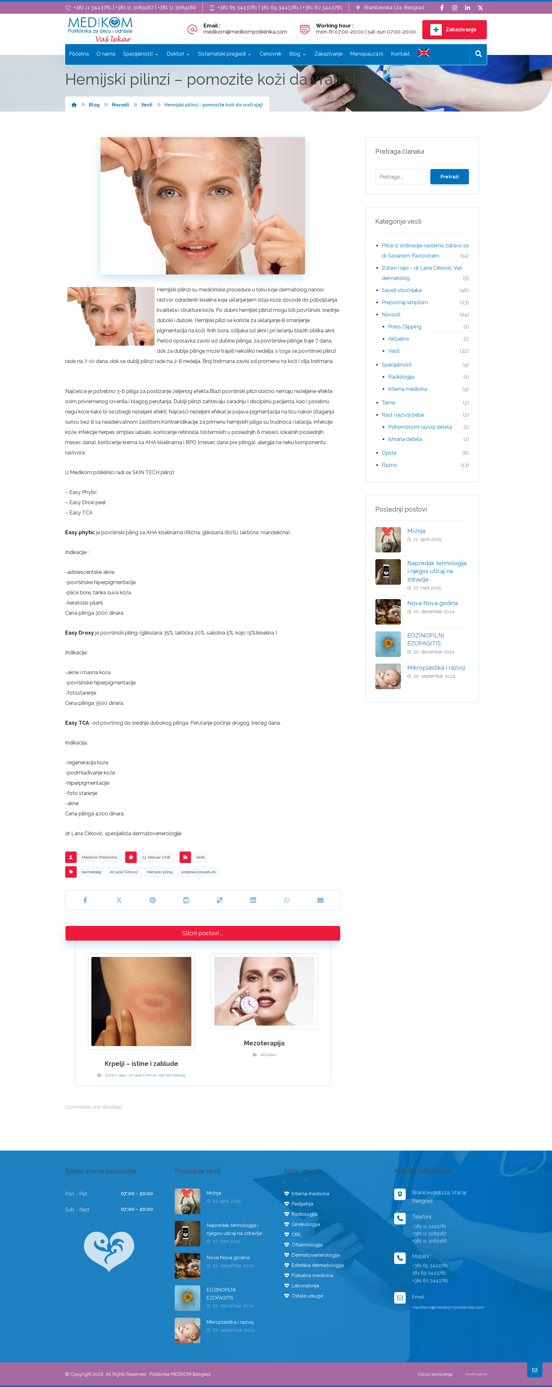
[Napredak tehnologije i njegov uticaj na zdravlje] (388, 572)
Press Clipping (404, 327)
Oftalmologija (307, 1245)
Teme (388, 403)
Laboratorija (305, 1286)
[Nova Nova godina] (388, 612)
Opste (389, 453)
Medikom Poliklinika (99, 857)
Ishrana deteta (405, 439)
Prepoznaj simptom (405, 302)
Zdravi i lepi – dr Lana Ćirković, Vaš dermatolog (422, 273)
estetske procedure (198, 872)
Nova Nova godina (432, 603)
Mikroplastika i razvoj (436, 667)
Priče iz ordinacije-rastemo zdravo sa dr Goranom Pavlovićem (425, 251)
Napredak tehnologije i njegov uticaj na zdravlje (437, 571)
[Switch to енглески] (424, 54)
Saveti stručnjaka (402, 290)
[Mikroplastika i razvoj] (388, 676)
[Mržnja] (388, 539)
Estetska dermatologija (318, 1265)
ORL (296, 1234)
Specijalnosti (396, 365)
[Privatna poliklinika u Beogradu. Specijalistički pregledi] (100, 29)
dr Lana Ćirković (124, 872)
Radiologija (401, 377)
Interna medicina (407, 389)
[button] (442, 8)
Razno (389, 465)
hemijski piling (159, 872)
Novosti (391, 315)
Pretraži (450, 176)
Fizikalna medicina (312, 1275)
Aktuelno (268, 1054)
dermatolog (91, 872)
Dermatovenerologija (316, 1255)
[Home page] (74, 104)
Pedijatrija (302, 1204)
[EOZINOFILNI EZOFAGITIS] (388, 644)
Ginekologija (306, 1224)
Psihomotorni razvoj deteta (420, 427)
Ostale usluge (307, 1296)
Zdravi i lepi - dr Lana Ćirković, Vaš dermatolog (145, 1075)
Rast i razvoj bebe (403, 415)
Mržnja (416, 531)
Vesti (200, 857)
